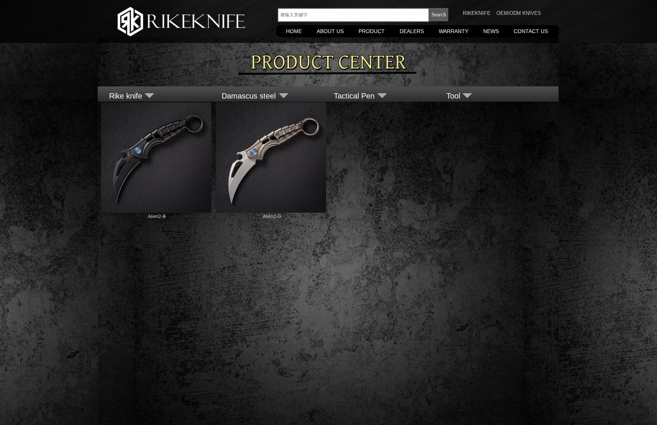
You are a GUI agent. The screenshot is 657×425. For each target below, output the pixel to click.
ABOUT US (330, 31)
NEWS (491, 31)
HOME (294, 31)
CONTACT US (531, 31)
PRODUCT (372, 31)
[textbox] (353, 15)
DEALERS (412, 31)
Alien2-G (272, 216)
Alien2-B (157, 216)
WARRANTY (453, 31)
